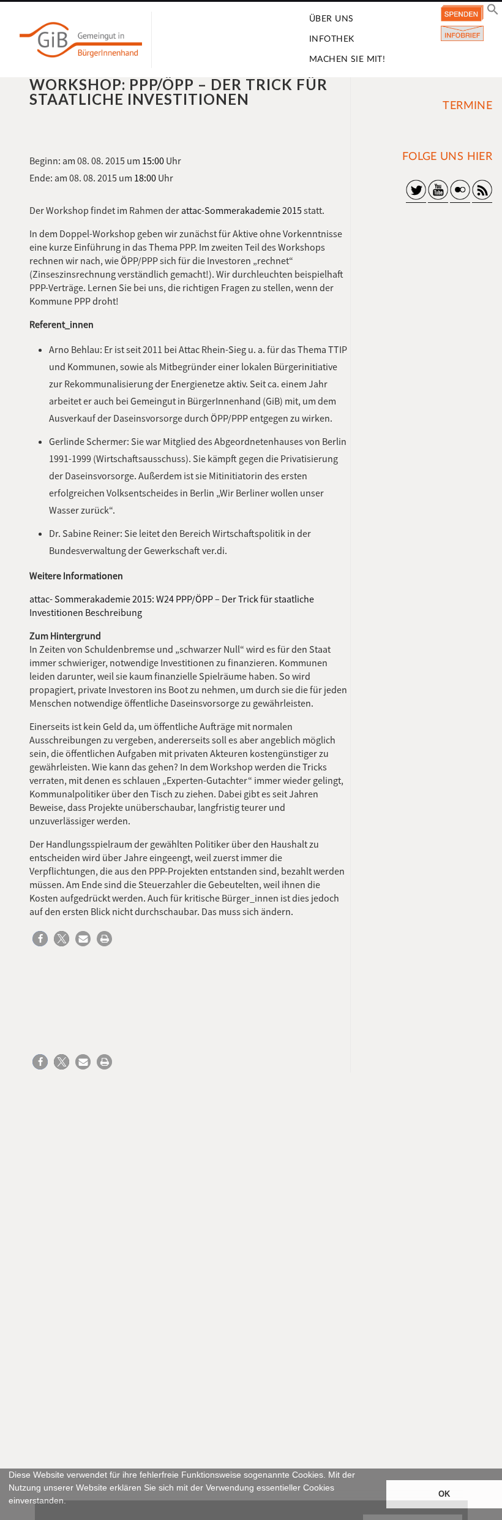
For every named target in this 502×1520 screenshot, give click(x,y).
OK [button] (444, 1494)
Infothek (331, 39)
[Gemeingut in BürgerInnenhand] (81, 39)
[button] (10, 1514)
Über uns (331, 19)
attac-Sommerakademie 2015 (241, 210)
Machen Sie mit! (347, 59)
